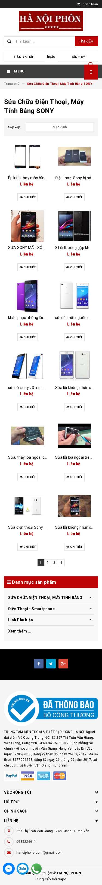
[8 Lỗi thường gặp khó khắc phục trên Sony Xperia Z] (74, 226)
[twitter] (51, 663)
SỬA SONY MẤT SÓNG (27, 247)
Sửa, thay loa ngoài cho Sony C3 (36, 457)
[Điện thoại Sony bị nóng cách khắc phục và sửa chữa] (74, 156)
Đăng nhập (24, 57)
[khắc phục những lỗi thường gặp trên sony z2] (27, 296)
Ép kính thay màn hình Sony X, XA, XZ (40, 178)
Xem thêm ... (19, 631)
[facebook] (39, 663)
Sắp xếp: (14, 127)
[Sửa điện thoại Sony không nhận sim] (27, 505)
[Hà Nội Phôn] (51, 708)
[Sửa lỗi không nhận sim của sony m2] (74, 366)
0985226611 (26, 842)
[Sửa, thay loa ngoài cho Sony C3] (27, 435)
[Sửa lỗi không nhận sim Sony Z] (74, 505)
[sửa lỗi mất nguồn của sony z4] (74, 296)
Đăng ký (77, 57)
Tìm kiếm (86, 41)
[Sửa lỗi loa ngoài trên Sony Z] (74, 435)
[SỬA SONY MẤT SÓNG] (27, 226)
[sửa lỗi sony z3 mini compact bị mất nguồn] (27, 366)
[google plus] (63, 663)
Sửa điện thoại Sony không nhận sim (40, 527)
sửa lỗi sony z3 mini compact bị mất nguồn (45, 387)
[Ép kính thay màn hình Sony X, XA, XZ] (27, 156)
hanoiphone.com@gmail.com (39, 852)
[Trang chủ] (51, 21)
